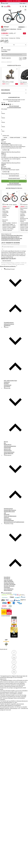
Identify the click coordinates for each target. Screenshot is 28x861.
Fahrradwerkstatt (7, 385)
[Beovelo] (3, 600)
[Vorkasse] (10, 607)
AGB (5, 513)
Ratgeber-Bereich (7, 444)
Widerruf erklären (7, 519)
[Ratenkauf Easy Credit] (4, 607)
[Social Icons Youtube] (14, 657)
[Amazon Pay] (23, 600)
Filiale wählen (4, 51)
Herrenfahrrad (17, 240)
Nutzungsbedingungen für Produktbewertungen (14, 522)
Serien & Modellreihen (8, 589)
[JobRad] (4, 595)
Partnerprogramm (8, 450)
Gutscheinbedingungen (9, 520)
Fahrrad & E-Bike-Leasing (9, 511)
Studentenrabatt (7, 447)
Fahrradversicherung (8, 508)
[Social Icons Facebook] (14, 652)
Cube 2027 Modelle (8, 580)
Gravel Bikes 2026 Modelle (9, 584)
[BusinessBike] (16, 595)
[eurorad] (12, 600)
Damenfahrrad (7, 577)
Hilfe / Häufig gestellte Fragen (10, 380)
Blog (5, 443)
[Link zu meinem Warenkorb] (26, 6)
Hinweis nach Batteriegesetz (10, 516)
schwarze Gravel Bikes (14, 235)
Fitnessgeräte (7, 587)
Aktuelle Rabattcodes (8, 453)
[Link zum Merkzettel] (23, 6)
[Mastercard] (9, 604)
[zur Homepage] (7, 6)
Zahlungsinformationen (9, 324)
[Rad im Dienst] (23, 597)
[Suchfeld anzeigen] (20, 6)
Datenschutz (6, 514)
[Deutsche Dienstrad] (22, 595)
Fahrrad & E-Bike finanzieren (10, 510)
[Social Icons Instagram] (14, 662)
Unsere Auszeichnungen (9, 452)
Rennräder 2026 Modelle (9, 586)
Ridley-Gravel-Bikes (10, 240)
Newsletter (6, 383)
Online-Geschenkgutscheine (10, 446)
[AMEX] (14, 604)
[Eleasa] (12, 597)
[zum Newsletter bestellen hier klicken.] (2, 249)
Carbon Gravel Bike (9, 237)
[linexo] (7, 600)
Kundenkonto (7, 382)
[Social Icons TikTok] (14, 667)
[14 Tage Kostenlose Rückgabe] (23, 59)
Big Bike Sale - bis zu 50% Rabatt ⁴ (14, 1)
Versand (7, 35)
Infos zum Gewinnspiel (14, 106)
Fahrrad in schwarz (5, 235)
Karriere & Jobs (7, 449)
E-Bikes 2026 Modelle (8, 581)
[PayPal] (17, 600)
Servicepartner (7, 386)
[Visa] (4, 604)
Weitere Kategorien (8, 590)
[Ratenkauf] (19, 604)
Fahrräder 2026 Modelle (9, 583)
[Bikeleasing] (10, 595)
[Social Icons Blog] (14, 671)
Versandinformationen (9, 322)
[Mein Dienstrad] (5, 597)
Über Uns (6, 441)
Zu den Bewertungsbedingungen (14, 107)
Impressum (6, 517)
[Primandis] (18, 597)
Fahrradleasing (7, 325)
